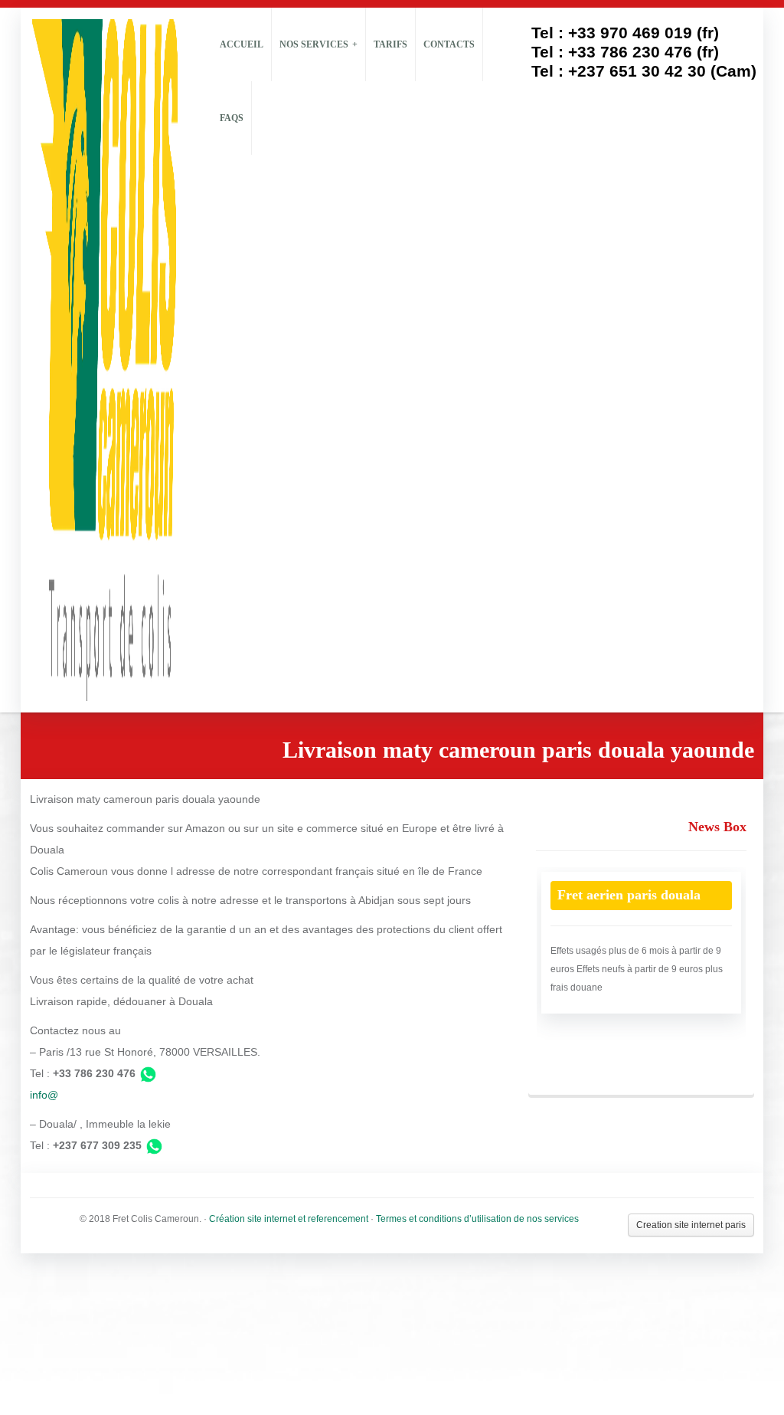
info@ (44, 1095)
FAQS (231, 118)
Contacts (449, 44)
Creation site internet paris (691, 1225)
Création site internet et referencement (288, 1219)
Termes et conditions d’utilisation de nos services (477, 1219)
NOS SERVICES (313, 44)
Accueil (241, 44)
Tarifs (390, 44)
